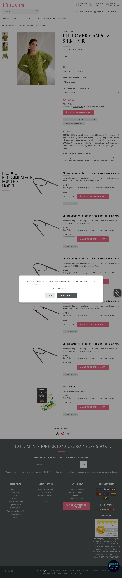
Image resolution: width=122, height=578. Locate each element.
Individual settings (61, 288)
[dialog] (61, 289)
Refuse (50, 295)
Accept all (66, 295)
